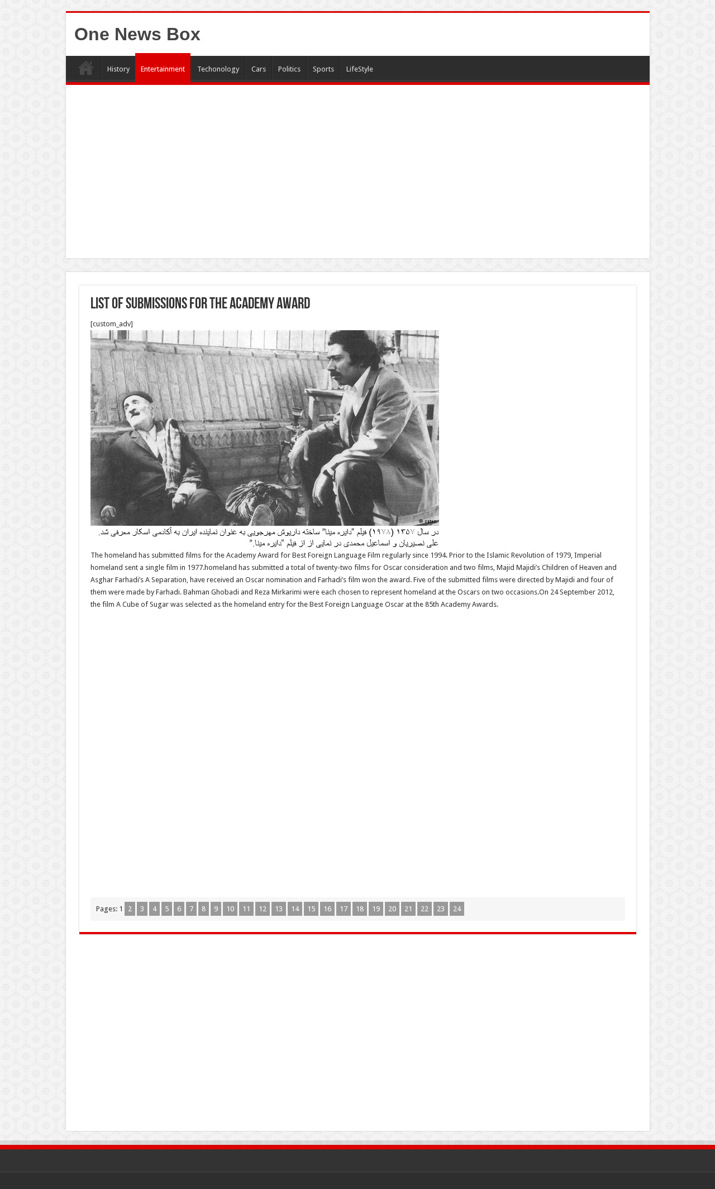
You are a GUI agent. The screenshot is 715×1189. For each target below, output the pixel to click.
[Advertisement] (358, 174)
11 (246, 909)
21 (408, 909)
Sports (323, 69)
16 (327, 909)
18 (360, 909)
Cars (258, 69)
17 (343, 909)
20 (392, 909)
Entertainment (163, 69)
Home (86, 67)
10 (230, 909)
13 (279, 909)
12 (262, 909)
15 (311, 909)
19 (376, 909)
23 (441, 909)
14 (295, 909)
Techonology (218, 69)
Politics (289, 69)
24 (457, 909)
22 (424, 909)
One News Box (137, 34)
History (118, 69)
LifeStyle (359, 69)
